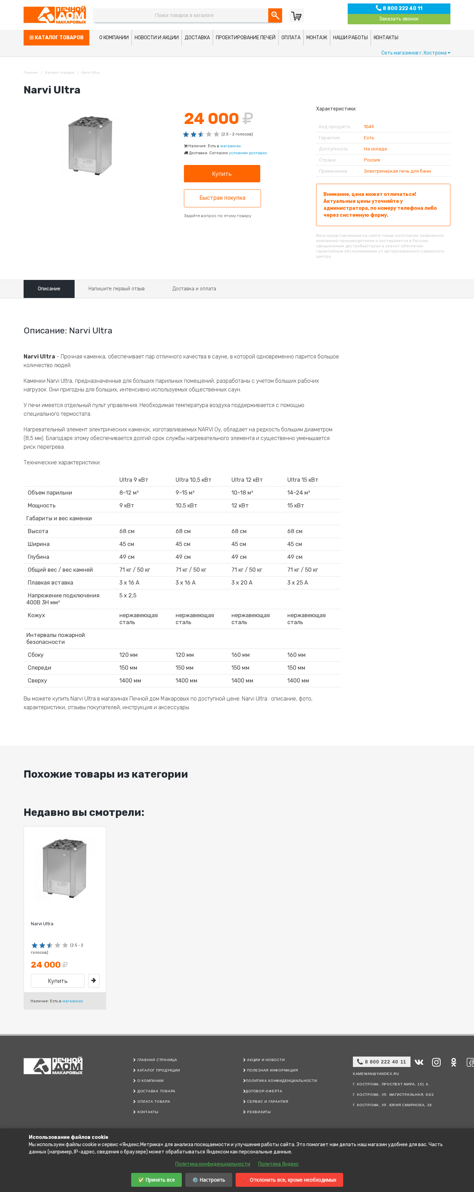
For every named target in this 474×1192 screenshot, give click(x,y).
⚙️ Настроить (208, 1179)
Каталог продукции (158, 1070)
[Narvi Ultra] (94, 981)
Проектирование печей (246, 38)
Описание (49, 289)
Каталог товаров (59, 38)
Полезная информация (272, 1070)
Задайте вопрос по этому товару (217, 215)
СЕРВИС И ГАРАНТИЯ (267, 1101)
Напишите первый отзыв (116, 289)
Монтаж (316, 38)
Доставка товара (156, 1091)
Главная (31, 73)
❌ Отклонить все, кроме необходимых (289, 1179)
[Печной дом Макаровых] (57, 15)
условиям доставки (248, 153)
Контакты (386, 38)
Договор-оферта (264, 1091)
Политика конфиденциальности (281, 1081)
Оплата (291, 38)
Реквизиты (258, 1112)
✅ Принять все (156, 1179)
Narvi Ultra (42, 923)
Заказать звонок (398, 19)
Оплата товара (153, 1101)
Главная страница (156, 1060)
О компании (114, 38)
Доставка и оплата (194, 289)
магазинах (230, 146)
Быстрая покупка (222, 197)
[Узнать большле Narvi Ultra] (65, 868)
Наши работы (350, 38)
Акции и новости (265, 1060)
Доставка (197, 38)
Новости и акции (157, 38)
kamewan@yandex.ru (376, 1074)
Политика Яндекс (278, 1164)
